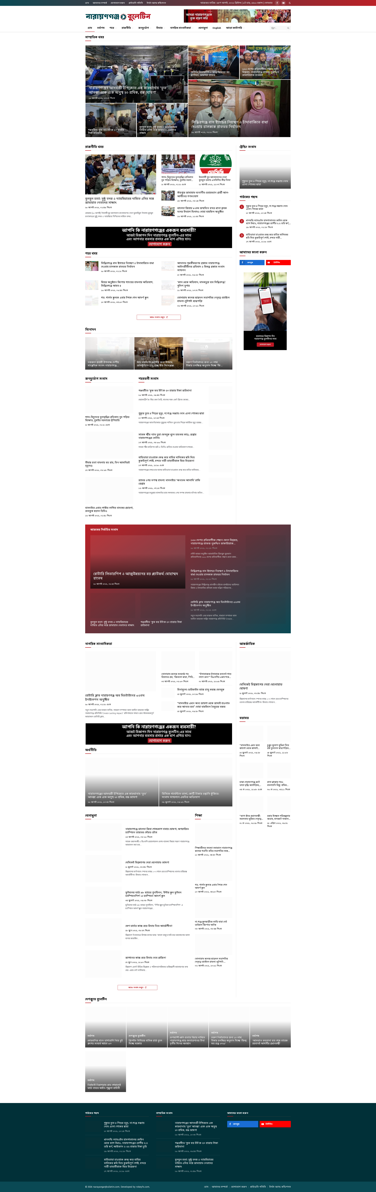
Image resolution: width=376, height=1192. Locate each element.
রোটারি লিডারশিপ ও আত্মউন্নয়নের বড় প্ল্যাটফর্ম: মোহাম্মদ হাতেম (210, 74)
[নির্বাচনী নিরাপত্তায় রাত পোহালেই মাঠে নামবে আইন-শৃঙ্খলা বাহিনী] (105, 1071)
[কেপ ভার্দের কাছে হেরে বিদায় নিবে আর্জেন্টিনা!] (103, 932)
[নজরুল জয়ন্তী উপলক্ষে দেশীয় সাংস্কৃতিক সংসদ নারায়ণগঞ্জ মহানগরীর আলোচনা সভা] (109, 353)
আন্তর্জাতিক (247, 644)
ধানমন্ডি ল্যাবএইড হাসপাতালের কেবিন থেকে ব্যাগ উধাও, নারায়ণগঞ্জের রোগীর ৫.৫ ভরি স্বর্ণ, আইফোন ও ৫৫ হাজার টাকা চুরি (267, 222)
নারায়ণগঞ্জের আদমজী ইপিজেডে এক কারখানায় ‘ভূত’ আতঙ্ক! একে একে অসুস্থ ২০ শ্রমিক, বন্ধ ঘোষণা (128, 90)
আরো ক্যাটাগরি (234, 28)
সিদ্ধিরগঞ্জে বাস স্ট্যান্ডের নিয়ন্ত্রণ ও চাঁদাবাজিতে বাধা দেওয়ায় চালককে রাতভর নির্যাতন (230, 124)
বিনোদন (90, 330)
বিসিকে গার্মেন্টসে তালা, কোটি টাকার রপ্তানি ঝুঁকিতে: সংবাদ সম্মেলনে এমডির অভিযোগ (190, 795)
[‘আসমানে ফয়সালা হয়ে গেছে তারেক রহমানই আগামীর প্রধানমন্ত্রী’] (270, 1027)
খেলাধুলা (203, 28)
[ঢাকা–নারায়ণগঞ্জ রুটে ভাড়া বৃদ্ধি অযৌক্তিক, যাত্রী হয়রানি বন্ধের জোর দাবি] (251, 770)
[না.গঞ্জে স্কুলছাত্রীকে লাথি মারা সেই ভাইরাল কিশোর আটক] (213, 907)
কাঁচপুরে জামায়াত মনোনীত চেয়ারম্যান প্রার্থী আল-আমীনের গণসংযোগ (203, 194)
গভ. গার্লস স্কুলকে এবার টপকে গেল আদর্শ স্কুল (124, 297)
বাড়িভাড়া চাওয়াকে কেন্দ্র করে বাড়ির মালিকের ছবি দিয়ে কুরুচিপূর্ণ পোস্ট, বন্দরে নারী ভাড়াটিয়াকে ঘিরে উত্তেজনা (167, 459)
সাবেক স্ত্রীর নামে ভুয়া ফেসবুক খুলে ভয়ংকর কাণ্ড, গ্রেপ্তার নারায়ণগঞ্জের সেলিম (167, 436)
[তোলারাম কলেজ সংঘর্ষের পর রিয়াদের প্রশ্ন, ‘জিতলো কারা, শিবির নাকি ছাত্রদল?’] (178, 660)
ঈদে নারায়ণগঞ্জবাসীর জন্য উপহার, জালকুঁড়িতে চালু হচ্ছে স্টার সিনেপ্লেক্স (155, 364)
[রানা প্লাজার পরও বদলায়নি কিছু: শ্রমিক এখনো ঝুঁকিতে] (279, 770)
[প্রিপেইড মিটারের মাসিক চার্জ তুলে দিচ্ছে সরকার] (146, 1027)
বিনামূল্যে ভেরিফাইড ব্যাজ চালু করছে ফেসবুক (200, 689)
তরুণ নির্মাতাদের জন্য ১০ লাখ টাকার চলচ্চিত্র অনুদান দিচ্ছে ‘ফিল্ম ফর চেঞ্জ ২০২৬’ (204, 364)
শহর (112, 28)
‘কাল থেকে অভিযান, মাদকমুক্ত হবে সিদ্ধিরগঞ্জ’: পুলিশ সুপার (201, 283)
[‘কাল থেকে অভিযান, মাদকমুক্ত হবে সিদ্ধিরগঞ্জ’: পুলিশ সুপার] (168, 285)
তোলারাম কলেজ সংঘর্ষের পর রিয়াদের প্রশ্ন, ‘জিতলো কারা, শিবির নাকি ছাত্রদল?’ (177, 676)
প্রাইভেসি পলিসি (136, 2)
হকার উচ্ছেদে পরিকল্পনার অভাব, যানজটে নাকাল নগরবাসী (278, 818)
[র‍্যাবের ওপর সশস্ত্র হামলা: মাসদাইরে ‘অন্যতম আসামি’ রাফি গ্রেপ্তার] (220, 486)
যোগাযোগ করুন (118, 2)
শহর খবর (91, 253)
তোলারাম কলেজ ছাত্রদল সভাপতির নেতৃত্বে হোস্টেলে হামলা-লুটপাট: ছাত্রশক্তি (203, 299)
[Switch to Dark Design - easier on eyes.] (289, 3)
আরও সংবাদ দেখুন (157, 317)
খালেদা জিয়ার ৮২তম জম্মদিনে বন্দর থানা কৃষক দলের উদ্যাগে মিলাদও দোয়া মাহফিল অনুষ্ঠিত (202, 209)
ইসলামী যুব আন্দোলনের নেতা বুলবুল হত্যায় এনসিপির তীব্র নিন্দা (214, 179)
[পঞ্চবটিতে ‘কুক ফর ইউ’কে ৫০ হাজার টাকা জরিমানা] (110, 120)
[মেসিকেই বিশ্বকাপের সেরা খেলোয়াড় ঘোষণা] (103, 868)
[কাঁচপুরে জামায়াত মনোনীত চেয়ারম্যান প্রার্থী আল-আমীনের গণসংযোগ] (168, 196)
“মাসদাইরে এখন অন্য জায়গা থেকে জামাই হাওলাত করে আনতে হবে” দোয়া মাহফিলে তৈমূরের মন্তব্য (203, 705)
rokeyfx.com (142, 1186)
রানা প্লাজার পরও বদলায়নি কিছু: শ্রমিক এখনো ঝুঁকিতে (277, 784)
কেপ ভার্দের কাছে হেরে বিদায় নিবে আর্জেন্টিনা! (148, 926)
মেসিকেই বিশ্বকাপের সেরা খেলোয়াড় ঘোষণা (147, 862)
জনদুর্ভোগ (143, 28)
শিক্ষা (198, 815)
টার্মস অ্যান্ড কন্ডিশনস (156, 2)
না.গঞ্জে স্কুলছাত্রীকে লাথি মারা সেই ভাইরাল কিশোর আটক (211, 923)
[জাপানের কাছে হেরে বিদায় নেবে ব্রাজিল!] (103, 964)
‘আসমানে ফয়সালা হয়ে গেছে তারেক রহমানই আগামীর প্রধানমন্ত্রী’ (270, 1042)
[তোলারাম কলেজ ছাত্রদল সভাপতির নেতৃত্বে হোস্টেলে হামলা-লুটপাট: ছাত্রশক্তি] (168, 301)
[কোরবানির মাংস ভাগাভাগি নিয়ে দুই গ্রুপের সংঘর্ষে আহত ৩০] (105, 1027)
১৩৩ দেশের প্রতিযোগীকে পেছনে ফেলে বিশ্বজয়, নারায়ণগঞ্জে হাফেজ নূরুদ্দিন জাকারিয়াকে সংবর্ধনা (260, 72)
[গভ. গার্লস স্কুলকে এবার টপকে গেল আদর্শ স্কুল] (91, 301)
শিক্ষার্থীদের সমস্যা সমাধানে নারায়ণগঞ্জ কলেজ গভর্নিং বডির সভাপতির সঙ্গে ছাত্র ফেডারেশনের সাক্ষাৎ (213, 849)
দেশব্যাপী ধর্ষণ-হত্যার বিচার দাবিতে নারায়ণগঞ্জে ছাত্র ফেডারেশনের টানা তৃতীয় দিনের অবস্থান (187, 1040)
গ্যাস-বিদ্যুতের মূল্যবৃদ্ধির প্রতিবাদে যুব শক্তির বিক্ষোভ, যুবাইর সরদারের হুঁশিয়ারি (178, 179)
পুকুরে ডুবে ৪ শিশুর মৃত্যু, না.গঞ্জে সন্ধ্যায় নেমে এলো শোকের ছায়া (171, 413)
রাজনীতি (126, 28)
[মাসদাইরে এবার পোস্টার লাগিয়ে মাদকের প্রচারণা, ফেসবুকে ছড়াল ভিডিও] (109, 490)
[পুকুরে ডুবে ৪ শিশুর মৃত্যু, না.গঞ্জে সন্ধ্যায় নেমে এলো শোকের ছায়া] (220, 418)
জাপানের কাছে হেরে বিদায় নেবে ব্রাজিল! (145, 957)
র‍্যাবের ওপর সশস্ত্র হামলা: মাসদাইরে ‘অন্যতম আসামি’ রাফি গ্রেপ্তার (169, 482)
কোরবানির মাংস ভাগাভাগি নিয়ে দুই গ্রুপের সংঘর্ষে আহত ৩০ (105, 1042)
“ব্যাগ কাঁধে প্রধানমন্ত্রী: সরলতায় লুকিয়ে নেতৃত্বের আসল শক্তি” (251, 818)
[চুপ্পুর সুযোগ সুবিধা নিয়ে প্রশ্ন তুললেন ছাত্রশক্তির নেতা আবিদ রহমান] (279, 733)
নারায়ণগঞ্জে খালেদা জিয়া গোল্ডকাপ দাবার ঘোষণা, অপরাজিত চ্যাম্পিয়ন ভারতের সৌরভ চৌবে (157, 830)
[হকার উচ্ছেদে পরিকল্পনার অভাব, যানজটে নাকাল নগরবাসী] (279, 804)
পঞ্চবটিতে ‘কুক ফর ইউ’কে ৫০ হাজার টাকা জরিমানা (106, 132)
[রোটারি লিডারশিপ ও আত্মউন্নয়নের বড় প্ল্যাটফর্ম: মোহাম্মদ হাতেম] (213, 62)
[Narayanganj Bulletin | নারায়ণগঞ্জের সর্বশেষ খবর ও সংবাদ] (118, 16)
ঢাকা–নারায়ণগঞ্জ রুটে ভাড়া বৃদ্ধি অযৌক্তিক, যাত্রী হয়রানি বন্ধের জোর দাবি (251, 784)
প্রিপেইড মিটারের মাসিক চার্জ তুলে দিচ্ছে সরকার (145, 1042)
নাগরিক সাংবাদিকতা (180, 28)
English (217, 28)
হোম (87, 2)
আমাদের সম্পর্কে (100, 2)
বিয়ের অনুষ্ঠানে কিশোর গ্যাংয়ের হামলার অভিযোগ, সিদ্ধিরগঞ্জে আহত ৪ (127, 283)
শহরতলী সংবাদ (148, 379)
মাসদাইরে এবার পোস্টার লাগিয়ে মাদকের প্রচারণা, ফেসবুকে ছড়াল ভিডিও (109, 509)
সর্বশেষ (101, 28)
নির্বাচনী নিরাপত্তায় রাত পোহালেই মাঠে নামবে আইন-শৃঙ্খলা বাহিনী (104, 1087)
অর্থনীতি (90, 750)
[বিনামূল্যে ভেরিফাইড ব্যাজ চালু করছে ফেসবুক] (168, 693)
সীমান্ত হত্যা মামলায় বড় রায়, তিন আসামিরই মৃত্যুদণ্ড (107, 464)
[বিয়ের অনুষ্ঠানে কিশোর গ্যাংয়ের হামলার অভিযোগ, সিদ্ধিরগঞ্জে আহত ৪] (91, 285)
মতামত (244, 718)
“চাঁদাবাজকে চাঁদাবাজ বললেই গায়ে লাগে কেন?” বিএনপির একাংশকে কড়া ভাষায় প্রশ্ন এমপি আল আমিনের (215, 676)
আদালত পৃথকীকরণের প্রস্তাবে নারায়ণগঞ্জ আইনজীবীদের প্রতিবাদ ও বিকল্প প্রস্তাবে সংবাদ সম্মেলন (201, 266)
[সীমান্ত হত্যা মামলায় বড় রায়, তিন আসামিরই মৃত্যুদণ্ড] (109, 445)
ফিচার (159, 28)
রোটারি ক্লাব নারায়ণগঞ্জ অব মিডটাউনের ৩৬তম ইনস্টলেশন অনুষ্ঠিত (215, 603)
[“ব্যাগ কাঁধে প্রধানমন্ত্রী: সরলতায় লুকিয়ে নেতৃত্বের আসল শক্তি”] (251, 804)
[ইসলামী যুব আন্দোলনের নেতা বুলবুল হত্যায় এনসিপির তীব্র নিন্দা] (216, 164)
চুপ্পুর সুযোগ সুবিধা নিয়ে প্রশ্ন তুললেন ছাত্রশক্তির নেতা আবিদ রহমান (278, 747)
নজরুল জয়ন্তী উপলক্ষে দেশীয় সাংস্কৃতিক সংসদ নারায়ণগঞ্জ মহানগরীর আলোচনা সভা (103, 364)
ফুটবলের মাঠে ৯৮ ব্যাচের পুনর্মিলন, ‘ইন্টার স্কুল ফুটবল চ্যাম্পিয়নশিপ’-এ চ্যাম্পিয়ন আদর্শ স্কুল (153, 894)
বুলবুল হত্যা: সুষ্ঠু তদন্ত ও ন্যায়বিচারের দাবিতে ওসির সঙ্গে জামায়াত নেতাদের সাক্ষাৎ (158, 130)
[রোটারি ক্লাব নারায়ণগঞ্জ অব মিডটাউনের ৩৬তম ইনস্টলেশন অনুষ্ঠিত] (266, 610)
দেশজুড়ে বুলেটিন (96, 999)
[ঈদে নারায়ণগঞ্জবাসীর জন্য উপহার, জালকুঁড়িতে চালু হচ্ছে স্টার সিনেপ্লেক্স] (158, 353)
